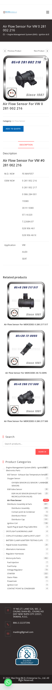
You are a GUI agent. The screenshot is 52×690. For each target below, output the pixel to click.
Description (26, 144)
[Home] (4, 34)
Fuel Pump (11, 566)
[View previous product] (5, 51)
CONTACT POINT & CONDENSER (21, 588)
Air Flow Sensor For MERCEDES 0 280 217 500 (26, 421)
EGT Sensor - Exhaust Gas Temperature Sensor (27, 474)
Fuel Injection (13, 562)
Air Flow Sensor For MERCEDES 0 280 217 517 (26, 324)
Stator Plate (12, 577)
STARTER (11, 573)
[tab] (26, 144)
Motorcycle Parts (13, 558)
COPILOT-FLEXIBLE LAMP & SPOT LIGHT (23, 536)
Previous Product (14, 51)
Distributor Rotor (19, 515)
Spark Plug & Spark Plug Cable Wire (22, 527)
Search (42, 452)
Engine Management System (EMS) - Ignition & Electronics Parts (26, 469)
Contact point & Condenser (23, 512)
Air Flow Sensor (18, 121)
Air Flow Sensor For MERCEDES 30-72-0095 (26, 372)
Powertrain (12, 581)
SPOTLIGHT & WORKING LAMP (19, 531)
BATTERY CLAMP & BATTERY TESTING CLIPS (24, 540)
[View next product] (47, 51)
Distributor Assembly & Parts (19, 504)
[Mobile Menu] (47, 12)
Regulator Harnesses (15, 553)
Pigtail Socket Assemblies (16, 545)
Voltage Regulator (15, 569)
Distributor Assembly (21, 508)
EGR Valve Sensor (14, 489)
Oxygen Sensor (13, 478)
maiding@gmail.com (23, 632)
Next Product (39, 51)
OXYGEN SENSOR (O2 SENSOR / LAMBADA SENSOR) (30, 484)
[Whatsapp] (8, 682)
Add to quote (13, 128)
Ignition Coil (12, 523)
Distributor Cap (18, 519)
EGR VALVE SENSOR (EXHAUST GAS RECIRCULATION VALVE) (26, 495)
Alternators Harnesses (15, 549)
